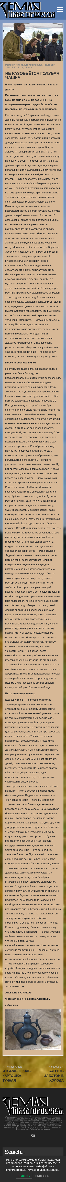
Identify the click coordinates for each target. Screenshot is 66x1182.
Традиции (49, 64)
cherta (28, 67)
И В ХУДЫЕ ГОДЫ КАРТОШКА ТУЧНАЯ (17, 1075)
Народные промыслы (29, 64)
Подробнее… (42, 1175)
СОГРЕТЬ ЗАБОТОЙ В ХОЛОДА (54, 1075)
